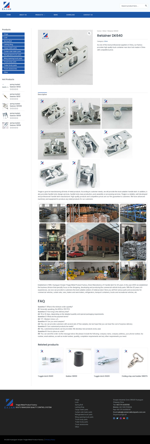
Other (6, 72)
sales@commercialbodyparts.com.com (131, 412)
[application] (44, 15)
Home (99, 31)
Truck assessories (10, 69)
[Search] (146, 6)
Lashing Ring (8, 44)
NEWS (56, 15)
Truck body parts (10, 62)
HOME (9, 15)
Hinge (6, 34)
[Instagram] (121, 418)
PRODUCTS (39, 15)
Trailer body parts (10, 65)
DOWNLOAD (70, 15)
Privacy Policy (50, 439)
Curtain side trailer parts (12, 51)
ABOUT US (23, 15)
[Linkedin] (127, 418)
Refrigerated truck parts (12, 55)
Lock (5, 37)
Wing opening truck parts (13, 58)
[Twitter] (117, 418)
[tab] (42, 94)
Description (42, 94)
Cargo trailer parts (10, 48)
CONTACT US (88, 15)
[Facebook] (114, 418)
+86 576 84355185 (123, 405)
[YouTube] (124, 418)
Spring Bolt (8, 41)
